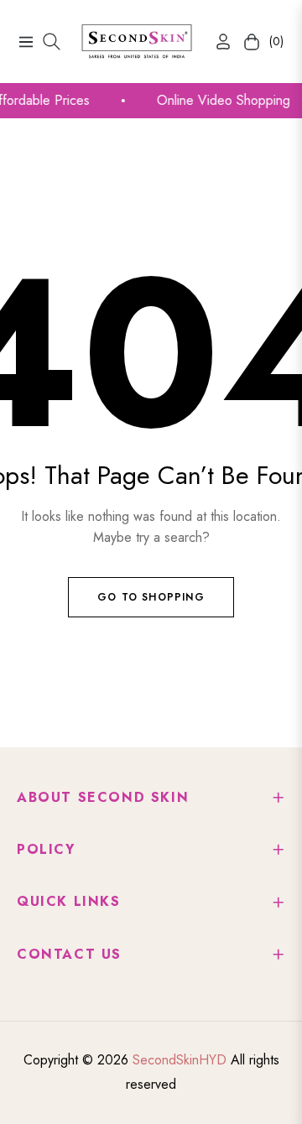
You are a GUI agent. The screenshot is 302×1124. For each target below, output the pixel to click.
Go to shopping (151, 597)
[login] (216, 41)
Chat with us (265, 1087)
